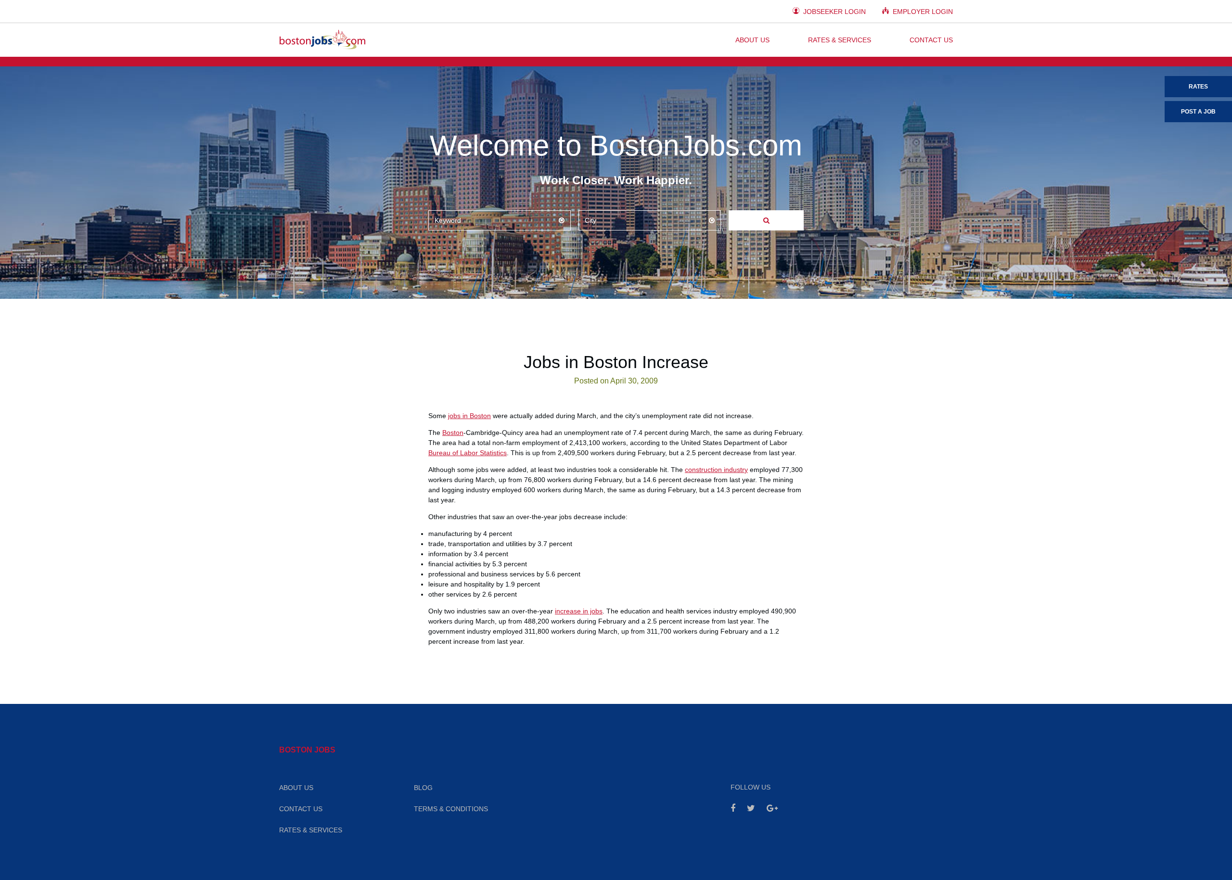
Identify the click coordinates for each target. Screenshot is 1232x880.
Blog (423, 787)
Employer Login (922, 11)
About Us (752, 40)
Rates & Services (839, 40)
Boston (452, 432)
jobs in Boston (469, 416)
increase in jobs (579, 611)
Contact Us (931, 40)
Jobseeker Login (833, 11)
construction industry (716, 469)
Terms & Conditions (451, 809)
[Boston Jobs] (322, 40)
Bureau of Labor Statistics (467, 453)
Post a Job (1198, 111)
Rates (1198, 86)
